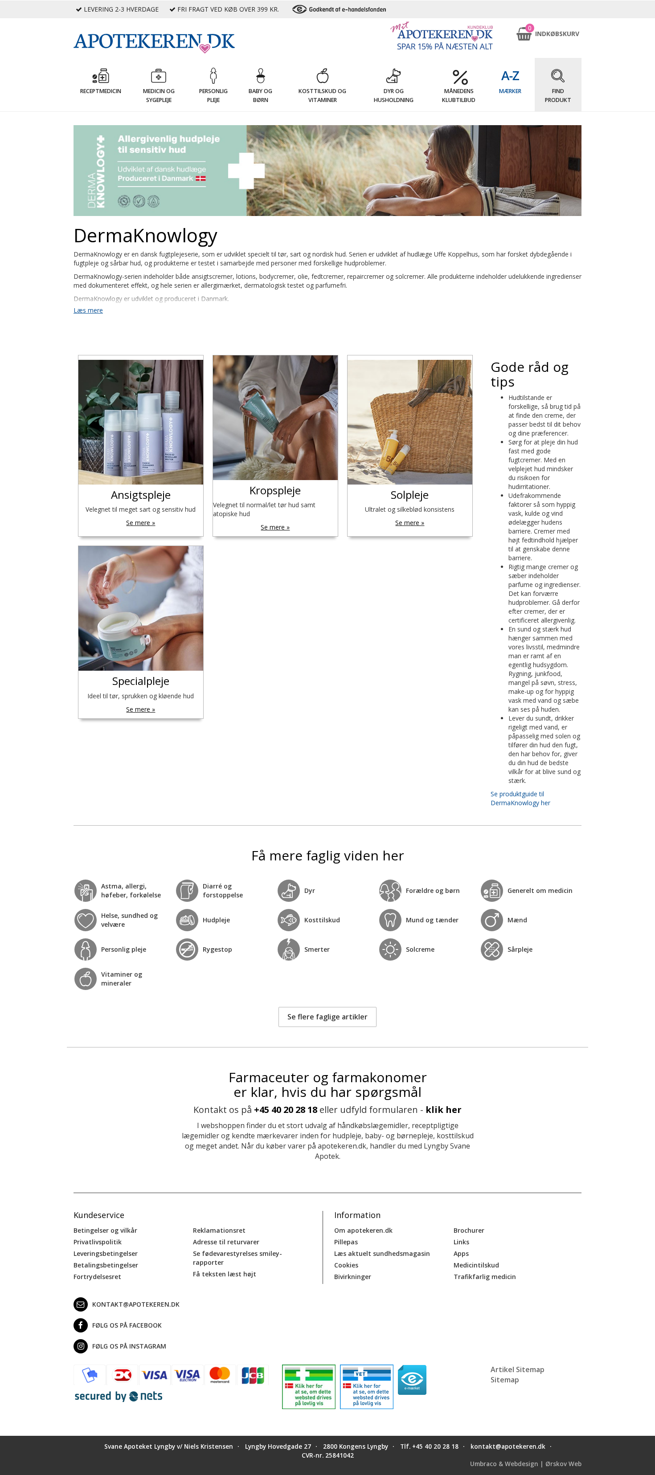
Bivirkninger (352, 1276)
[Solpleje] (410, 422)
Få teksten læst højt (224, 1274)
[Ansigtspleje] (140, 422)
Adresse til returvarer (226, 1242)
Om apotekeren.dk (363, 1230)
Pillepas (346, 1242)
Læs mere (88, 310)
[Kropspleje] (275, 417)
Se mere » (140, 522)
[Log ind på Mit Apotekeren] (441, 35)
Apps (461, 1253)
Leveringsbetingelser (106, 1253)
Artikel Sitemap (517, 1369)
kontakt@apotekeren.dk (136, 1304)
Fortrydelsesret (97, 1276)
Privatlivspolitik (98, 1242)
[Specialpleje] (140, 608)
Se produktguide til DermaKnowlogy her (520, 798)
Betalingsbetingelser (106, 1265)
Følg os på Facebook (127, 1325)
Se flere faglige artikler (327, 1017)
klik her (444, 1110)
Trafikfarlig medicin (485, 1276)
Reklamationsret (219, 1230)
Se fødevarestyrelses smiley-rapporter (237, 1258)
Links (461, 1242)
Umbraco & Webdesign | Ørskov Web (525, 1464)
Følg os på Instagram (129, 1346)
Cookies (346, 1265)
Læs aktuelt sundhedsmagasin (382, 1253)
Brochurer (469, 1230)
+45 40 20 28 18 (285, 1110)
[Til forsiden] (171, 43)
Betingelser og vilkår (105, 1230)
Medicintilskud (476, 1265)
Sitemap (505, 1380)
